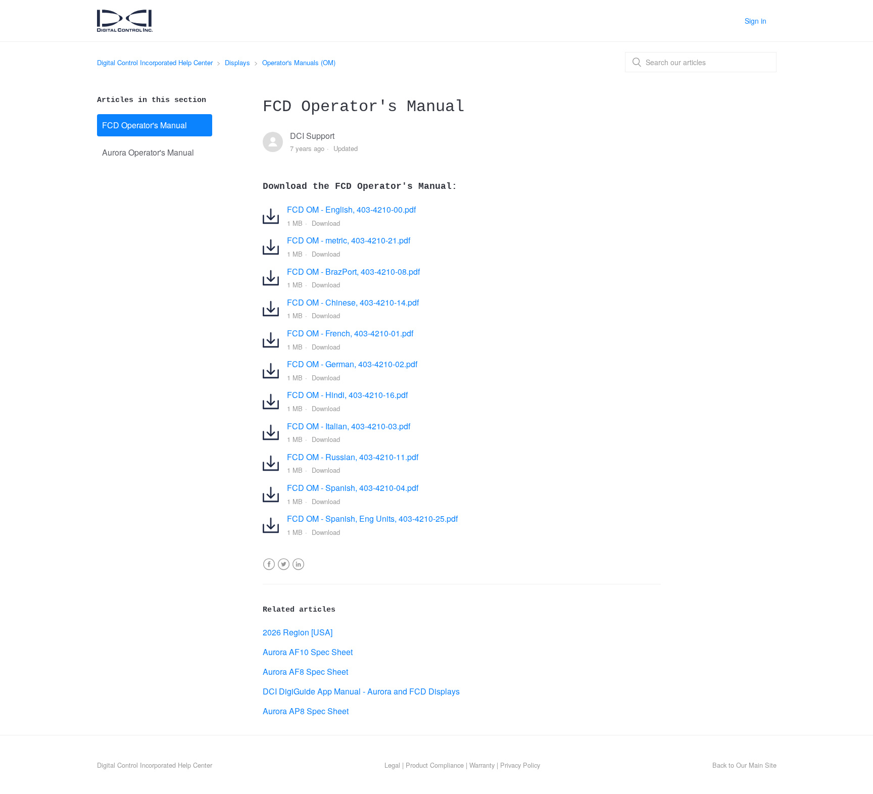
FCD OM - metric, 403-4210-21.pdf (348, 240)
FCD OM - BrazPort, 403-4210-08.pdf (353, 271)
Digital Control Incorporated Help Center (155, 62)
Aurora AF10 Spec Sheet (308, 652)
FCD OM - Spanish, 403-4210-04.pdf (352, 487)
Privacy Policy (520, 765)
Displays (237, 62)
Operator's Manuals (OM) (298, 62)
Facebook (269, 570)
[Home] (125, 28)
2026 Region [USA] (297, 632)
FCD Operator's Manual (144, 125)
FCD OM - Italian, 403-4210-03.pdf (348, 426)
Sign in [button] (755, 21)
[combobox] (701, 62)
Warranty (482, 765)
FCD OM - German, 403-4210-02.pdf (352, 364)
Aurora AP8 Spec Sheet (306, 711)
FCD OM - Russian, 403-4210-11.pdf (352, 457)
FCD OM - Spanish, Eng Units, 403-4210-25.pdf (372, 518)
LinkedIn (298, 570)
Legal (392, 765)
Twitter (283, 570)
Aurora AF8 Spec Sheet (305, 671)
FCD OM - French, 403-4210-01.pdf (350, 333)
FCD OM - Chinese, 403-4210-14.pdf (353, 302)
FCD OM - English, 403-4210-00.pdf (351, 209)
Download (326, 223)
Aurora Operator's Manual (148, 152)
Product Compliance (435, 765)
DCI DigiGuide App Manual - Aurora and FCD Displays (361, 691)
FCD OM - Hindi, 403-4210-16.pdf (347, 395)
